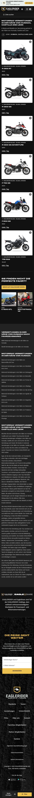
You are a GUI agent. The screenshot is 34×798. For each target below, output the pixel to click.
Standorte (12, 704)
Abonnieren (17, 671)
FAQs (6, 718)
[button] (17, 58)
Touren (23, 704)
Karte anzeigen (8, 794)
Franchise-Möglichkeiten (17, 725)
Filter (25, 794)
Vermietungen (9, 711)
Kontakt (27, 718)
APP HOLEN (29, 3)
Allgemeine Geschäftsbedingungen (17, 746)
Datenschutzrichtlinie (17, 752)
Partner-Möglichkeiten (17, 732)
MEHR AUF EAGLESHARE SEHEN (14, 287)
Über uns (16, 718)
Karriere (17, 739)
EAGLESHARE (24, 711)
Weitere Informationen (17, 759)
